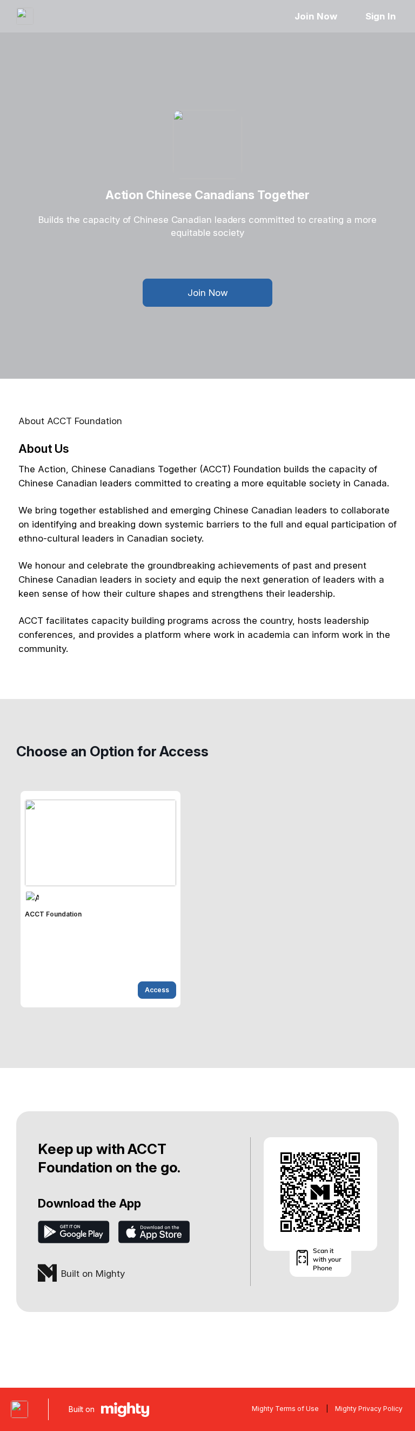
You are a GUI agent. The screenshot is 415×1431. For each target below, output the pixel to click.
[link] (100, 899)
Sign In (380, 16)
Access (157, 990)
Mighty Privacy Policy (369, 1408)
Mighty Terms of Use (285, 1408)
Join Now (315, 16)
